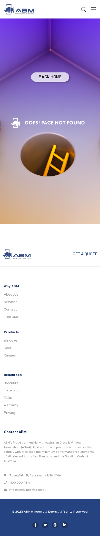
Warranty (11, 405)
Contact (10, 309)
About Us (11, 294)
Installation (13, 390)
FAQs (8, 398)
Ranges (10, 355)
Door (8, 348)
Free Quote (13, 317)
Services (10, 302)
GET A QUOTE (85, 254)
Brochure (11, 383)
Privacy (10, 413)
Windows (11, 340)
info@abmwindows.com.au (26, 490)
